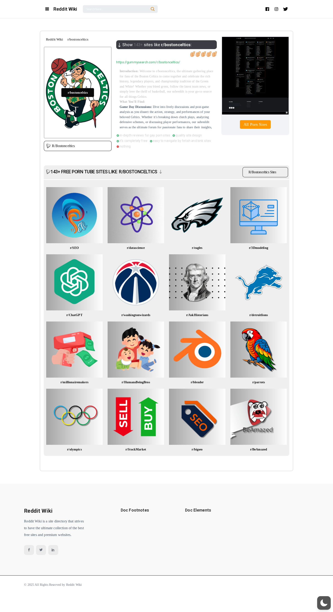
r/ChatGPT (74, 315)
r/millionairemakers (74, 382)
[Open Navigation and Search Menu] (47, 9)
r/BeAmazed (258, 449)
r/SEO (74, 248)
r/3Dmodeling (258, 248)
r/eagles (197, 248)
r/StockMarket (135, 449)
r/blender (197, 382)
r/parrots (258, 382)
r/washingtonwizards (135, 315)
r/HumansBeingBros (136, 382)
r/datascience (136, 248)
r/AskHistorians (197, 315)
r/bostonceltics (78, 92)
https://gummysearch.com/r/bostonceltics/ (148, 62)
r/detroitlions (258, 315)
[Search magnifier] (153, 9)
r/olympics (74, 449)
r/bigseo (197, 449)
